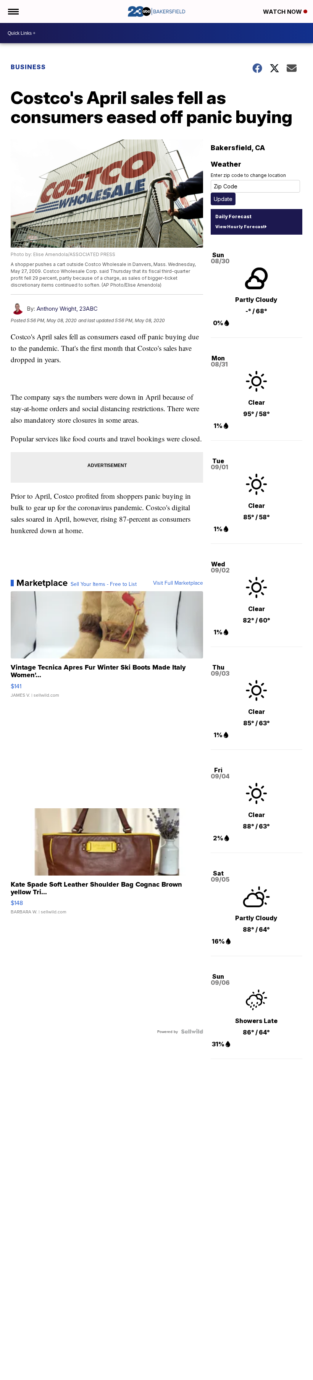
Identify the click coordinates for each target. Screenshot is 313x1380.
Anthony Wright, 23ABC (67, 308)
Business (28, 67)
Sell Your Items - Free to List (104, 584)
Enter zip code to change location (248, 175)
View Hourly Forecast (240, 226)
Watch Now (283, 11)
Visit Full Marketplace (178, 582)
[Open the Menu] (13, 11)
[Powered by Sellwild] (192, 1031)
